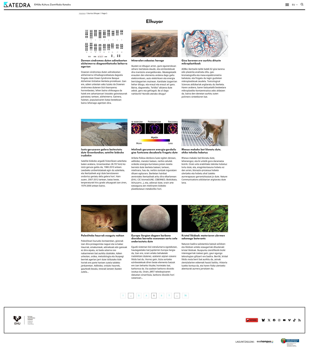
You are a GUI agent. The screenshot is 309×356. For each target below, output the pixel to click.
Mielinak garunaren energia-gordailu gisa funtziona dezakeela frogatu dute (154, 151)
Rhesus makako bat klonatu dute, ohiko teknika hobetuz (201, 151)
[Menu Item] (287, 4)
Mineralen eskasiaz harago (147, 60)
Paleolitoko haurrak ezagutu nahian (102, 235)
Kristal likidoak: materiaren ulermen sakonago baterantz (203, 237)
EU (293, 5)
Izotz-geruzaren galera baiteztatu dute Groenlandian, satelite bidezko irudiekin (102, 152)
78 (185, 295)
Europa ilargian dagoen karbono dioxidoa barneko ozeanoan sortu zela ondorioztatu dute (154, 238)
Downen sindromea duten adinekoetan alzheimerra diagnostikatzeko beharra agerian (104, 63)
